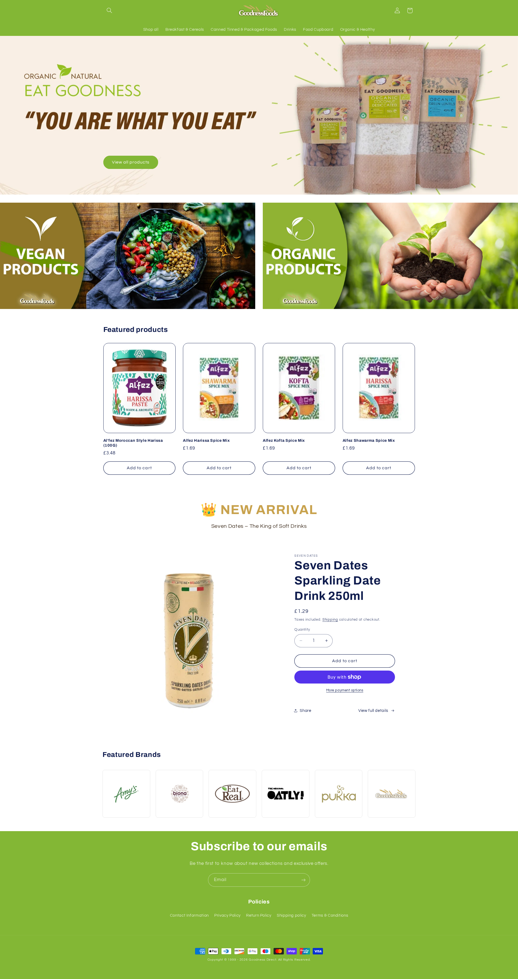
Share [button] (305, 711)
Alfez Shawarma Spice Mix (369, 440)
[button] (109, 10)
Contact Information (189, 916)
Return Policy (258, 916)
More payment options (344, 690)
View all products (130, 162)
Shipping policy (291, 916)
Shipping (330, 619)
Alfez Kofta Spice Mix (284, 440)
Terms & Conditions (330, 916)
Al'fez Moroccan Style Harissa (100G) (133, 442)
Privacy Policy (227, 916)
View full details (373, 711)
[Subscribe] (303, 879)
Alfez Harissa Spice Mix (206, 440)
